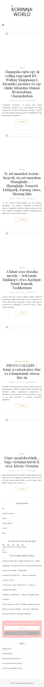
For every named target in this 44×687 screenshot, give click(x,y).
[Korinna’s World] (22, 11)
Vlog (3, 533)
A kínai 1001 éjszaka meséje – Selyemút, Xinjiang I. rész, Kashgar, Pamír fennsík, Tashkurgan (22, 279)
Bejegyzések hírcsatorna (11, 658)
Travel (22, 68)
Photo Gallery (22, 361)
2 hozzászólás (30, 292)
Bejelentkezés (7, 653)
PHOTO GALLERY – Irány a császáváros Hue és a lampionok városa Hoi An (22, 371)
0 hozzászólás (30, 100)
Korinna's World (8, 513)
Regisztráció (6, 649)
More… (4, 518)
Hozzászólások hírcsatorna (12, 663)
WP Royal (30, 683)
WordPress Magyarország (12, 668)
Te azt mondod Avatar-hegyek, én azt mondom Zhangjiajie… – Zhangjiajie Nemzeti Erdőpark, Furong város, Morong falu (22, 183)
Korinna (11, 100)
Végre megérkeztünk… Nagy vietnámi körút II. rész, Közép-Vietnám (22, 461)
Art (3, 508)
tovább (22, 121)
